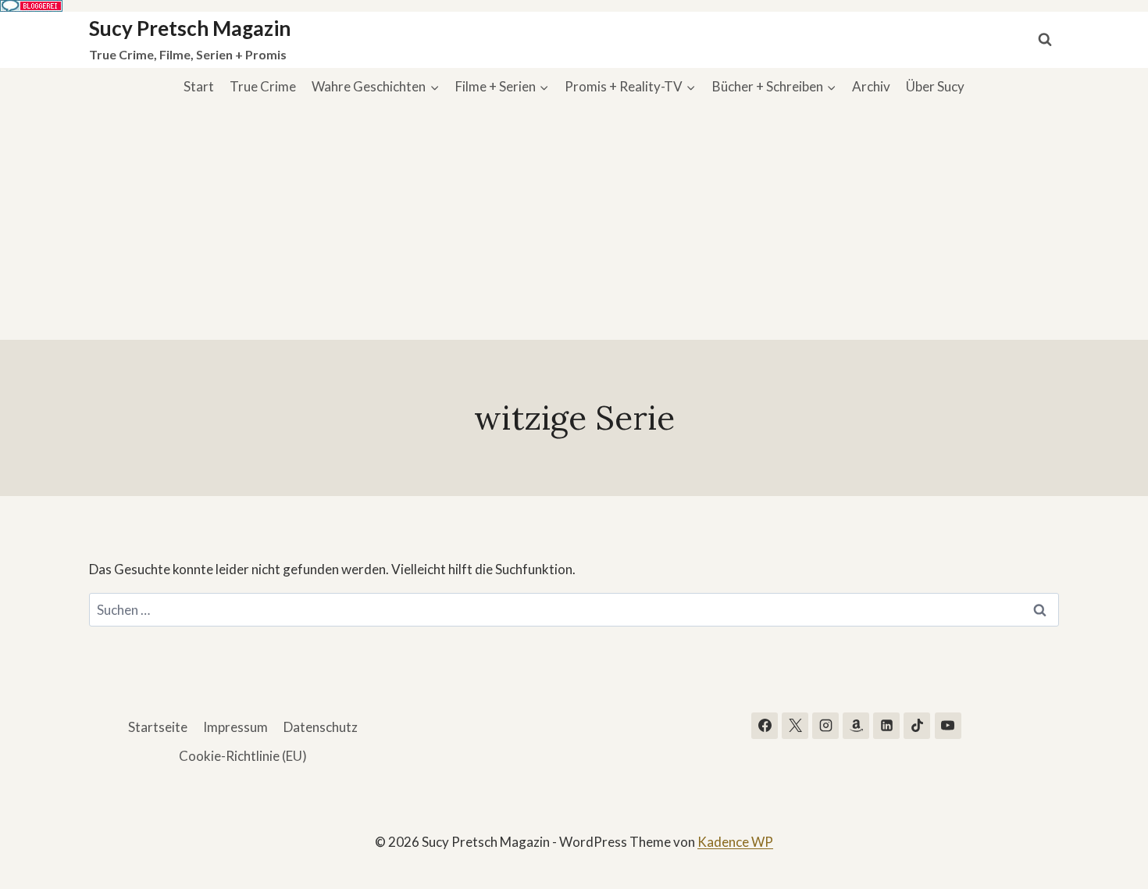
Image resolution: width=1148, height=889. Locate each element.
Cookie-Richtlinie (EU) (243, 756)
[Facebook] (764, 725)
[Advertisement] (574, 222)
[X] (795, 725)
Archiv (871, 86)
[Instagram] (825, 725)
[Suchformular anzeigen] (1045, 40)
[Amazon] (856, 725)
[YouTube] (948, 725)
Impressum (235, 727)
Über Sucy (935, 86)
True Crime (263, 86)
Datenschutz (320, 727)
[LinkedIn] (886, 725)
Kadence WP (735, 842)
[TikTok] (917, 725)
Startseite (157, 727)
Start (199, 86)
